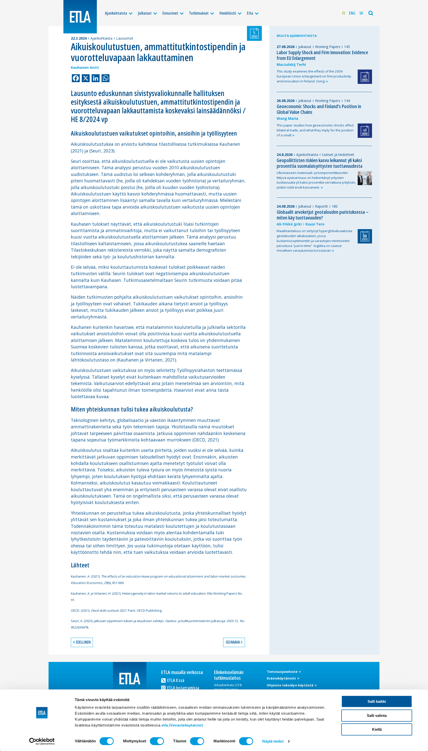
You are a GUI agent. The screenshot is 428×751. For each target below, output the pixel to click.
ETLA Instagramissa (182, 688)
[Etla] (80, 16)
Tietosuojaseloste (282, 671)
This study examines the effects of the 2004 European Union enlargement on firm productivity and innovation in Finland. (314, 76)
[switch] (157, 741)
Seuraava (233, 642)
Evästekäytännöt (282, 678)
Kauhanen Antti (85, 67)
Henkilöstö (227, 13)
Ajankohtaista (116, 13)
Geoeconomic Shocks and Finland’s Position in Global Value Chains (319, 109)
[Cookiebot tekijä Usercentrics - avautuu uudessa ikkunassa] (42, 741)
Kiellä (377, 729)
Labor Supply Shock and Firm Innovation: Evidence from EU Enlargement (322, 55)
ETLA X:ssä (175, 680)
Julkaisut (145, 13)
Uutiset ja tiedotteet (338, 154)
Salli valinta (377, 715)
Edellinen (83, 642)
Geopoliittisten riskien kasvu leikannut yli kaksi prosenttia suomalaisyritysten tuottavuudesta (319, 163)
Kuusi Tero (314, 224)
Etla (250, 13)
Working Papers (327, 46)
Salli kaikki (377, 701)
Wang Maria (287, 118)
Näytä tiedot (272, 741)
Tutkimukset (199, 13)
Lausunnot (124, 38)
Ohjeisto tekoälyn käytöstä (290, 685)
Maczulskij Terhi (291, 64)
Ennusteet (170, 13)
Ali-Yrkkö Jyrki (289, 224)
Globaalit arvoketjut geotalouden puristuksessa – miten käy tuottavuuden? (323, 215)
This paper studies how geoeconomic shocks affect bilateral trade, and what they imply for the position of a (315, 130)
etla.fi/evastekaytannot (182, 725)
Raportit (321, 206)
